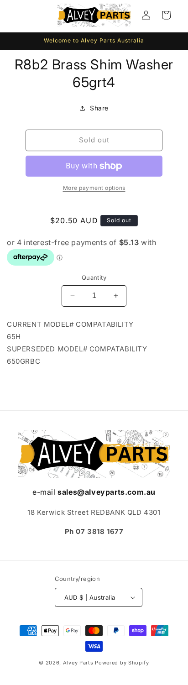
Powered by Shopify (122, 662)
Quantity (94, 277)
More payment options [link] (94, 187)
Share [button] (99, 108)
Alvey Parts (78, 662)
